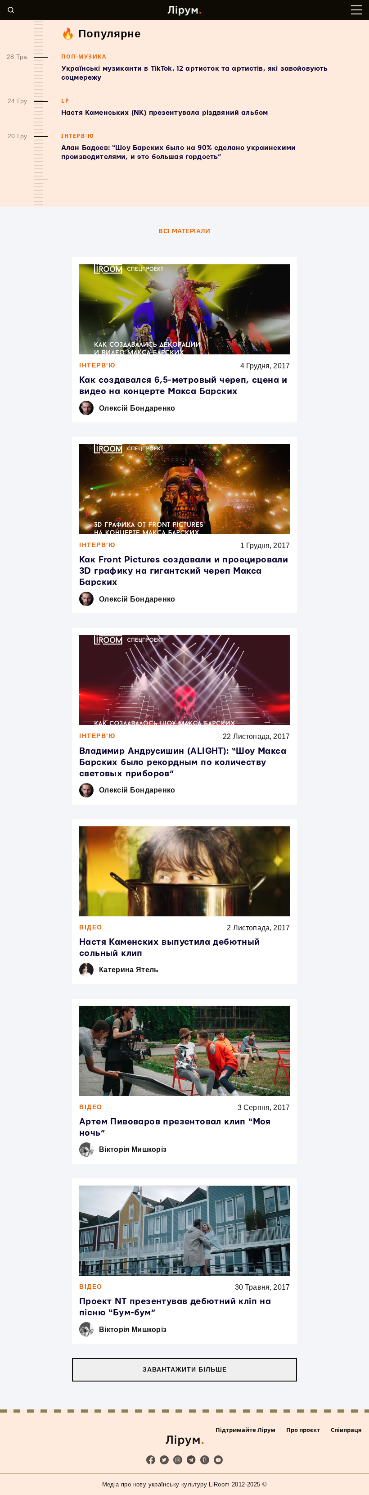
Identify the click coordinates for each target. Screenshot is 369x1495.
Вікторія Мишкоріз (132, 1149)
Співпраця (346, 1430)
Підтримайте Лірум (245, 1430)
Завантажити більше (185, 1369)
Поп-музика (83, 56)
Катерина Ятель (128, 970)
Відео (91, 927)
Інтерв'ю (77, 136)
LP (65, 100)
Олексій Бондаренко (137, 408)
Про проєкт (303, 1430)
